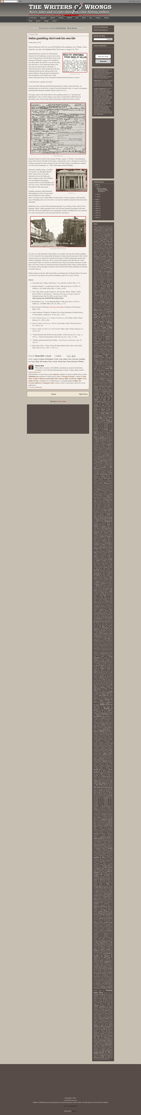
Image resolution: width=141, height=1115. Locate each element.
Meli (112, 743)
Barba (102, 284)
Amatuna (102, 252)
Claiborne (109, 379)
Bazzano (108, 293)
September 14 (97, 934)
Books (95, 314)
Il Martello (106, 579)
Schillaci (95, 925)
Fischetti (111, 494)
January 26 (108, 603)
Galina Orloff (97, 516)
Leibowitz (101, 677)
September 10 (97, 933)
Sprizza (111, 950)
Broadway (108, 321)
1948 (110, 230)
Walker (109, 1028)
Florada (109, 497)
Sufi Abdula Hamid (98, 962)
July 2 (109, 642)
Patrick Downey (98, 838)
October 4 (104, 814)
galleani (95, 517)
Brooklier (102, 323)
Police (106, 859)
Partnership (96, 834)
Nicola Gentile (97, 793)
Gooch (101, 543)
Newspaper (108, 790)
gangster (96, 525)
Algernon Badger (109, 247)
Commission (97, 391)
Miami (111, 749)
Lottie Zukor (105, 690)
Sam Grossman (107, 915)
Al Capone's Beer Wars (107, 241)
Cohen (105, 385)
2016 (96, 217)
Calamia (102, 335)
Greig (100, 552)
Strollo (101, 961)
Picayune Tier (109, 852)
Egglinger (105, 466)
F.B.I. (109, 476)
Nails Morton (110, 772)
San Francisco (109, 918)
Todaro (95, 998)
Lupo (95, 698)
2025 (96, 184)
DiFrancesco (103, 443)
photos (95, 852)
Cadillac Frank (97, 334)
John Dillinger (105, 628)
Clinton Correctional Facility (102, 382)
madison (108, 701)
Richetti (97, 890)
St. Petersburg (104, 954)
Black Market (100, 303)
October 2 (104, 810)
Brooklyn (110, 323)
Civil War (102, 379)
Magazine (96, 710)
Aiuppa (107, 240)
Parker (108, 832)
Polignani (97, 860)
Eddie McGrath (103, 460)
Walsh (31, 21)
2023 (96, 201)
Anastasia (97, 257)
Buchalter (108, 326)
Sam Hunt (96, 917)
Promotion (108, 874)
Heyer (102, 571)
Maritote (103, 724)
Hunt (76, 18)
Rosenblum (96, 903)
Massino (96, 731)
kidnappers (108, 659)
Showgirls (110, 941)
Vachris (109, 1017)
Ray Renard (108, 882)
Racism (102, 879)
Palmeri (101, 828)
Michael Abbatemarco (108, 750)
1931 (96, 231)
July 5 (97, 646)
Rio (106, 890)
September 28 (107, 934)
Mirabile (109, 755)
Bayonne (101, 293)
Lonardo (109, 687)
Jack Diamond (103, 594)
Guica (109, 553)
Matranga (102, 731)
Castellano (96, 357)
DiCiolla (103, 441)
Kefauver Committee (106, 655)
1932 (101, 230)
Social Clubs (98, 945)
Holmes (103, 574)
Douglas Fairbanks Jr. (98, 453)
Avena (107, 278)
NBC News (101, 779)
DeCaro (95, 421)
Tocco (109, 997)
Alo (99, 249)
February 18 (100, 486)
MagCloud (103, 710)
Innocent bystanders (108, 584)
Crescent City (97, 404)
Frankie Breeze (106, 506)
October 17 (97, 810)
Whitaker (81, 361)
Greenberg (108, 549)
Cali (101, 337)
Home (54, 394)
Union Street (108, 1014)
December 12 (102, 421)
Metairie (103, 747)
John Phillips (110, 630)
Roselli (95, 902)
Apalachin (108, 260)
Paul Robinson (98, 841)
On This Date (33, 18)
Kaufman (110, 653)
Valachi (100, 1018)
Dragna (107, 453)
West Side (96, 1036)
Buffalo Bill (98, 328)
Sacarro (95, 910)
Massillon (109, 730)
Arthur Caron (103, 270)
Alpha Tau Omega (107, 249)
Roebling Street (107, 896)
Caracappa (102, 345)
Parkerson (96, 833)
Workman (96, 1049)
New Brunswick (105, 780)
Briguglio (101, 321)
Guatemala (103, 553)
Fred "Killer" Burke (105, 510)
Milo (100, 754)
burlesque (103, 331)
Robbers (111, 890)
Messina (97, 747)
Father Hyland (103, 482)
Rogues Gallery (97, 898)
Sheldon (109, 937)
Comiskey (103, 390)
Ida (96, 579)
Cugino (104, 406)
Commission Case (106, 391)
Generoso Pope (102, 530)
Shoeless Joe (109, 940)
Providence (96, 876)
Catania (108, 357)
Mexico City (96, 749)
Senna (109, 932)
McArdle (111, 739)
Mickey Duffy (105, 751)
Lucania (108, 692)
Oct (98, 187)
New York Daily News (98, 789)
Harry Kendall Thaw (103, 564)
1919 (96, 228)
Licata (104, 680)
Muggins (108, 765)
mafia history (106, 707)
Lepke (103, 679)
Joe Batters (108, 620)
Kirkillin (95, 661)
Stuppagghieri (107, 961)
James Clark (103, 597)
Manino (111, 714)
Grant (109, 545)
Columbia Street (97, 389)
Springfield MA (104, 950)
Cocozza (100, 385)
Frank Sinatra (97, 506)
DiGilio (103, 444)
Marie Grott (97, 723)
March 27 (96, 720)
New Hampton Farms (104, 781)
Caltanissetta (108, 338)
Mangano (97, 714)
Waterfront (105, 1032)
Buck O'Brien (97, 327)
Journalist (101, 640)
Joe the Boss (105, 621)
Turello (96, 1011)
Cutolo (102, 408)
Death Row (108, 418)
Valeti (111, 1018)
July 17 (100, 642)
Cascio (95, 351)
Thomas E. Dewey (107, 988)
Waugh (46, 21)
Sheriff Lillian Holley (99, 938)
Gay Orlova (105, 529)
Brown (98, 324)
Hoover (109, 574)
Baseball (103, 288)
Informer (97, 585)
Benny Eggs (108, 295)
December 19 (97, 424)
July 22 (100, 644)
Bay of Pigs (106, 291)
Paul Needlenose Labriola (107, 840)
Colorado (96, 387)
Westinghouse (107, 1037)
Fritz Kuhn (102, 513)
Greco (104, 548)
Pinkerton (101, 855)
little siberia (105, 684)
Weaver (108, 1033)
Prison (95, 871)
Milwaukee (105, 754)
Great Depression (103, 547)
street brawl (108, 960)
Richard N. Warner (108, 888)
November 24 (97, 802)
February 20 (103, 487)
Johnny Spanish (103, 633)
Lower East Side (100, 692)
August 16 (96, 275)
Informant (103, 583)
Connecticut (96, 394)
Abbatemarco (108, 235)
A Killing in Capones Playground (105, 233)
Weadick (102, 1033)
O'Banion (96, 807)
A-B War (97, 235)
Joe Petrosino (97, 621)
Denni (109, 435)
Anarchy (111, 256)
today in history (102, 998)
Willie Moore (96, 1045)
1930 (111, 229)
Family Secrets (107, 478)
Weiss (101, 1034)
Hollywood (96, 574)
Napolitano (108, 773)
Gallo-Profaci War (108, 517)
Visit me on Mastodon (35, 387)
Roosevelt (97, 901)
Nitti (110, 793)
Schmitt (106, 18)
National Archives (106, 776)
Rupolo (95, 907)
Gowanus (96, 545)
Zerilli (109, 1056)
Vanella (97, 1020)
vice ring (105, 1022)
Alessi (109, 245)
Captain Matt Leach (106, 343)
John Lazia (103, 629)
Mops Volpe (98, 761)
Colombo (96, 386)
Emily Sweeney (97, 470)
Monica (109, 758)
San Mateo (98, 919)
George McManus (108, 533)
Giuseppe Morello (107, 541)
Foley (109, 498)
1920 (101, 228)
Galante (108, 514)
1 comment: (58, 356)
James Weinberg (103, 599)
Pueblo (103, 876)
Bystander (108, 333)
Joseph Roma (98, 637)
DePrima (102, 436)
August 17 (102, 275)
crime (102, 405)
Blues (103, 306)
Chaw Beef (107, 365)
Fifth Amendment (97, 494)
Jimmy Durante (97, 615)
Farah (108, 479)
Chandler (96, 360)
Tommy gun (101, 1001)
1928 (95, 229)
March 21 (109, 719)
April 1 (100, 262)
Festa (105, 493)
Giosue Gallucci (107, 539)
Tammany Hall (97, 967)
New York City (106, 787)
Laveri (106, 672)
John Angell (105, 624)
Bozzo (111, 318)
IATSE (111, 578)
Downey (61, 18)
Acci (112, 236)
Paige (95, 825)
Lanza (95, 669)
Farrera (102, 480)
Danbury (95, 410)
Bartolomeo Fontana (105, 287)
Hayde (111, 567)
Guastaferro (96, 553)
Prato (109, 864)
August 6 (102, 278)
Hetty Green (96, 571)
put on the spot (101, 878)
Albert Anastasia (109, 244)
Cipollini (52, 18)
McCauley (98, 741)
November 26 (107, 802)
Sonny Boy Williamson (100, 946)
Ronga (111, 899)
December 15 (100, 422)
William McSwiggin (108, 1042)
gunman (95, 556)
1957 (99, 232)
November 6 (96, 806)
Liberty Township (97, 680)
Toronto (101, 1003)
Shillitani (102, 940)
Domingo (96, 449)
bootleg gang (106, 314)
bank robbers (103, 283)
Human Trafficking (104, 578)
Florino (100, 498)
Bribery (109, 320)
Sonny (103, 945)
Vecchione (108, 1020)
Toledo (95, 999)
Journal (95, 640)
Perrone (100, 846)
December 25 (107, 426)
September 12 (107, 933)
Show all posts (72, 28)
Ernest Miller (96, 472)
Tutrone (102, 1011)
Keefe (84, 18)
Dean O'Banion (109, 417)
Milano (105, 753)
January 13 (96, 602)
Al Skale (97, 243)
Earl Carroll (100, 456)
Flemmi (103, 497)
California (107, 337)
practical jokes (103, 864)
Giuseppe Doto (97, 541)
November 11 (99, 797)
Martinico (96, 727)
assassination (107, 271)
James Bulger (102, 595)
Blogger (74, 1111)
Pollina (95, 861)
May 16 (102, 734)
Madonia (109, 702)
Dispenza (101, 448)
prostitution (96, 875)
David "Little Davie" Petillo (99, 416)
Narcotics (96, 775)
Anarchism (96, 256)
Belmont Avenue (109, 294)
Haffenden (110, 557)
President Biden (106, 865)
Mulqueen (108, 768)
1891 (99, 226)
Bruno (95, 326)
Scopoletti (108, 927)
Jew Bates (110, 611)
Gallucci (97, 518)
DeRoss (108, 436)
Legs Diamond (107, 676)
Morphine (97, 762)
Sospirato (109, 946)
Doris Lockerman (103, 452)
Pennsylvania (97, 845)
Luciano (103, 694)
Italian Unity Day (103, 590)
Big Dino (102, 299)
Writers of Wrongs (106, 1051)
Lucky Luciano (102, 695)
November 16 (107, 799)
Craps (61, 359)
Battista (106, 290)
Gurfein (108, 556)
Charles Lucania (99, 361)
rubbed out (102, 906)
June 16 (106, 648)
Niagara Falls (102, 791)
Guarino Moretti (107, 552)
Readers (108, 883)
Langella (102, 668)
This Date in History (105, 987)
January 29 (96, 605)
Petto (103, 848)
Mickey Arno (98, 751)
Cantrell (97, 342)
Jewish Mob (105, 613)
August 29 (102, 276)
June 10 (103, 646)
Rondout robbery (104, 899)
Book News (110, 312)
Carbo (95, 346)
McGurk (108, 742)
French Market (104, 512)
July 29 (102, 645)
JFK (102, 614)
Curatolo (95, 408)
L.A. (95, 664)
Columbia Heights (106, 387)
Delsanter (108, 433)
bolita (109, 307)
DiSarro (95, 448)
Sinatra (106, 942)
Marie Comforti (109, 722)
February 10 (96, 485)
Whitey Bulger (97, 1041)
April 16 (107, 263)
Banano (109, 282)
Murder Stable (106, 771)
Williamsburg (108, 1044)
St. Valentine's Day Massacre (103, 955)
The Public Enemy (98, 984)
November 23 (107, 801)
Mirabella (104, 755)
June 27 (97, 650)
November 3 (107, 803)
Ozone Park (101, 824)
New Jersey (102, 783)
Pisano (103, 856)
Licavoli (109, 680)
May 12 (111, 733)
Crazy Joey (108, 402)
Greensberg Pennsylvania (99, 551)
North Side (110, 795)
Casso (109, 353)
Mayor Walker (98, 739)
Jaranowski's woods (98, 607)
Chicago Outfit (109, 368)
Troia (109, 1007)
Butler (103, 333)
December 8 (106, 429)
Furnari (95, 514)
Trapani (109, 1005)
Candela (111, 341)
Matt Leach (96, 733)
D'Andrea (96, 409)
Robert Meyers (98, 894)
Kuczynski (104, 663)
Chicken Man (102, 371)
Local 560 (101, 686)
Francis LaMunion (107, 502)
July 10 (109, 641)
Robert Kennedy (98, 892)
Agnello (105, 239)
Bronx (95, 323)
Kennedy (102, 656)
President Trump (100, 868)
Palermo (106, 825)
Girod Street (96, 540)
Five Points (99, 495)
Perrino (95, 846)
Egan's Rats (98, 466)
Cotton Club (106, 399)
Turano (111, 1010)
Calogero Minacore (98, 338)
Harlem (104, 560)
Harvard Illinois (98, 567)
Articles (100, 271)
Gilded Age (102, 537)
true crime (105, 1010)
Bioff (99, 302)
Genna (109, 530)
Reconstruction (97, 886)
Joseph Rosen (107, 637)
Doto (110, 452)
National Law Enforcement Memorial (102, 777)
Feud (110, 493)
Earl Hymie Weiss (109, 456)
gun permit (102, 555)
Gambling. (96, 522)
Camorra (108, 339)
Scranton (102, 929)
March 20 (103, 719)
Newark (101, 790)
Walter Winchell (103, 1029)
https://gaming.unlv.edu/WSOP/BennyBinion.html (48, 298)
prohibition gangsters (99, 874)
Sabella (109, 909)
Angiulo (97, 259)
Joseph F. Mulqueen (108, 636)
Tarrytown (110, 967)
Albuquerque (98, 245)
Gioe (95, 539)
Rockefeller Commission (106, 895)
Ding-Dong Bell (97, 447)
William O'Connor (99, 1044)
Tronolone (102, 1009)
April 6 (104, 266)
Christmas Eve (97, 375)
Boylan (108, 317)
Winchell (109, 1045)
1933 (105, 230)
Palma (100, 826)
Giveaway (96, 543)
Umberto (111, 1011)
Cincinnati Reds (109, 378)
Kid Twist (102, 659)
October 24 (108, 811)
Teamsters (110, 968)
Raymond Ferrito (98, 883)
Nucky (103, 806)
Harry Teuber (103, 566)
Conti (103, 394)
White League (102, 1040)
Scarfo (103, 923)
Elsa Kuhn (108, 468)
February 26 (96, 490)
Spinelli (101, 949)
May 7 (111, 738)
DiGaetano (97, 444)
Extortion (103, 476)
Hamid (105, 559)
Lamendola (108, 665)
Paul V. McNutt (107, 841)
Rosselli (103, 905)
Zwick (101, 1059)
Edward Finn (107, 462)
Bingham (109, 301)
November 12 (107, 797)
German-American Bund (105, 535)
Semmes (104, 932)
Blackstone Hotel (97, 305)
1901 (103, 226)
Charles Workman (109, 362)
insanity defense (107, 586)
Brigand (95, 321)
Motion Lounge (104, 762)
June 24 (111, 649)
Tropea (109, 1009)
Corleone (98, 397)
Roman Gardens (107, 898)
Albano (109, 243)
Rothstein (96, 906)
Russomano (96, 909)
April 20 (98, 264)
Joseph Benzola (107, 634)
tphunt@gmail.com (34, 372)
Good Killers (108, 543)
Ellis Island (102, 468)
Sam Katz (102, 917)
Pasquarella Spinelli (105, 836)
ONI (98, 820)
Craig (98, 402)
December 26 (97, 428)
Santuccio (108, 921)
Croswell (109, 405)
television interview (108, 969)
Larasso (108, 669)
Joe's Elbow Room (106, 622)
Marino (103, 723)
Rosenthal (96, 905)
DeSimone (96, 437)
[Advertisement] (58, 418)
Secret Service (109, 930)
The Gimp (102, 979)
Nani (97, 773)
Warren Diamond (72, 361)
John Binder (102, 626)
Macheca (107, 699)
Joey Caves (96, 624)
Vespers (99, 1022)
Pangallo (103, 829)
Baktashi (109, 279)
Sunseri (111, 962)
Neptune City (97, 780)
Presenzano (96, 865)
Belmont (101, 294)
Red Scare (105, 886)
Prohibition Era (106, 872)
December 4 (107, 428)
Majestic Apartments (103, 712)
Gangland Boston (106, 522)
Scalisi (111, 922)
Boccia (95, 307)
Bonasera (110, 310)
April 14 (97, 263)
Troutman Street (97, 1010)
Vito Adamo (108, 1026)
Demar (100, 435)
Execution (96, 476)
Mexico (109, 747)
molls (110, 757)
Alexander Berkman (98, 247)
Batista (101, 290)
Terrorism (104, 973)
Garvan (109, 526)
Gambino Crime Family (101, 520)
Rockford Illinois (97, 896)
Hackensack (103, 557)
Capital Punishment (106, 342)
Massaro (95, 730)
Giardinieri (96, 537)
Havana (105, 567)
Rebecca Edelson (98, 884)
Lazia (110, 673)
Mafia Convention (106, 705)
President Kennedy (108, 867)
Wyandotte (96, 1053)
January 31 (110, 605)
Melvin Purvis (103, 745)
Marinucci (109, 723)
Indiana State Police (106, 582)
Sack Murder (103, 910)
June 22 (104, 649)
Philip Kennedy (101, 850)
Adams (97, 237)
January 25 (100, 603)
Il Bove (100, 579)
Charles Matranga (109, 361)
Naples (101, 773)
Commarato (110, 390)
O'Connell (102, 807)
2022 (96, 204)
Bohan (100, 307)
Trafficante (96, 1005)
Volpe (104, 1028)
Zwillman (106, 1059)
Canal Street (104, 341)
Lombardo (102, 687)
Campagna (96, 341)
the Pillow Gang (107, 983)
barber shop (97, 286)
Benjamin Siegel (99, 295)
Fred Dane (96, 512)
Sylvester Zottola (99, 964)
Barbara (108, 284)
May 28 (95, 737)
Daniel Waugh (105, 413)
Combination (96, 390)
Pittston (104, 857)
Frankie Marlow (97, 508)
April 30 (95, 266)
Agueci (97, 240)
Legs (100, 676)
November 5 (107, 805)
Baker (104, 279)
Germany (96, 536)
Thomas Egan (97, 990)
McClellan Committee (99, 742)
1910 (111, 226)
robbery (97, 891)
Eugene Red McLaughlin (101, 474)
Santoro (101, 921)
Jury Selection (104, 652)
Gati (102, 528)
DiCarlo (97, 441)
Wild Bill (103, 1041)
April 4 (100, 266)
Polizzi (103, 860)
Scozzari (95, 929)
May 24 (103, 735)
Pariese (106, 830)
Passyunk (96, 837)
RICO (102, 890)
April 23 (104, 264)
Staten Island (107, 957)
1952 (95, 232)
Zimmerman (96, 1057)
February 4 (110, 490)
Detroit (102, 437)
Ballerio (108, 280)
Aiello (102, 240)
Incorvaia (110, 580)
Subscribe (103, 61)
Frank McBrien (107, 505)
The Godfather (109, 979)
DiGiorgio (108, 444)
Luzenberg (105, 698)
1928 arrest (101, 229)
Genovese (96, 532)
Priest (105, 869)
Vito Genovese (97, 1028)
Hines (104, 572)
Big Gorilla (108, 299)
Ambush (95, 253)
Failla (95, 478)
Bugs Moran (98, 330)
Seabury (109, 929)
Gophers (104, 544)
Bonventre (102, 311)
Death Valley (97, 420)
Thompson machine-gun (99, 994)
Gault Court (108, 528)
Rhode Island (98, 887)
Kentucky (106, 657)
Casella (97, 353)
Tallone (105, 965)
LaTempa (101, 672)
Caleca (95, 337)
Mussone (103, 772)
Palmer (105, 826)
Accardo (107, 236)
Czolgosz (108, 408)
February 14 (104, 485)
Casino (103, 353)
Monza (111, 759)
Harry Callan (105, 563)
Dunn (99, 455)
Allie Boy (109, 248)
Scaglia (100, 922)
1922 (105, 228)
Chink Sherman (103, 372)
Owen (95, 822)
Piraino (97, 856)
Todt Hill (109, 998)
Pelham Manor (107, 842)
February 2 (96, 487)
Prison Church (101, 871)
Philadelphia (110, 848)
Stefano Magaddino (105, 958)
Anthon (95, 260)
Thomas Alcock (97, 988)
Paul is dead (96, 840)
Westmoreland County (99, 1038)
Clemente (103, 380)
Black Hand (105, 302)
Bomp (100, 309)
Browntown (108, 324)
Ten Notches (98, 971)
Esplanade (103, 472)
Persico (106, 846)
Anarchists (103, 256)
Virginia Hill (103, 1025)
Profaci (108, 871)
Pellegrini (96, 844)
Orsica (95, 821)
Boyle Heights (105, 318)
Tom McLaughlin (104, 999)
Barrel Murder (106, 286)
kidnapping (96, 660)
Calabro (97, 335)
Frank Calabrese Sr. (98, 503)
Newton (95, 791)
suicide (55, 361)
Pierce (104, 853)
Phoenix (109, 850)
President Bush (97, 867)
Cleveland (110, 381)
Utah (104, 1017)
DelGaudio (108, 432)
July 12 (95, 642)
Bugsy (104, 330)
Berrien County (103, 297)
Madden (102, 701)
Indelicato (97, 582)
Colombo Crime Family (105, 386)
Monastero (102, 758)
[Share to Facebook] (73, 356)
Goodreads (96, 544)
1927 (109, 228)
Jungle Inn (96, 652)
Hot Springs (97, 575)
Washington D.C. (97, 1032)
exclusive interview (105, 475)
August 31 (96, 278)
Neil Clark (108, 779)
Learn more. (100, 114)
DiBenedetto (104, 440)
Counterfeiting (97, 401)
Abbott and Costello (98, 236)
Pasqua (103, 834)
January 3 (103, 605)
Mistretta (101, 757)
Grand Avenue (103, 545)
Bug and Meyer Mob (108, 328)
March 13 (97, 718)
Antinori (101, 260)
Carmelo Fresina (103, 349)
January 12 (108, 601)
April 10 (105, 262)
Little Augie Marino (99, 683)
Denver (95, 436)
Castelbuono (96, 354)
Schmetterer (108, 925)
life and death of (97, 681)
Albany (95, 244)
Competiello (96, 393)
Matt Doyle (108, 731)
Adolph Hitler (104, 237)
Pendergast (102, 844)
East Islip (105, 458)
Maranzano (97, 716)
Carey (105, 346)
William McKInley (99, 1042)
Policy (50, 361)
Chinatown (96, 372)
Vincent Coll (103, 1024)
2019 (96, 210)
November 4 (97, 805)
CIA (109, 376)
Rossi (109, 905)
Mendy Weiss (105, 746)
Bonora (96, 311)
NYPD (109, 806)
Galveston (75, 359)
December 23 (107, 425)
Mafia (37, 361)
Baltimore (102, 282)
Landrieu (96, 668)
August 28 (96, 276)
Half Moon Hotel (98, 559)
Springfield (96, 950)
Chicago (110, 367)
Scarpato (109, 923)
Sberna (95, 922)
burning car (110, 331)
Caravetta (109, 345)
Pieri (110, 853)
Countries (104, 401)
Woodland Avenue (105, 1048)
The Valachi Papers (99, 985)
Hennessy (96, 570)
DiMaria (109, 445)
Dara (110, 414)
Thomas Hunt (62, 361)
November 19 (97, 801)
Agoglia (111, 239)
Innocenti (98, 586)
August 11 (108, 274)
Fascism (109, 480)
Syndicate (108, 964)
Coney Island (106, 393)
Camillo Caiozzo (98, 339)
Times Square (103, 995)
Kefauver (97, 655)
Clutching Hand (102, 383)
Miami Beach (98, 750)
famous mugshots (98, 479)
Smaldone (110, 944)
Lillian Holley (106, 681)
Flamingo (108, 495)
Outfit (109, 821)
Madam (95, 701)
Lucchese (96, 694)
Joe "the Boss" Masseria (107, 617)
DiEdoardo (96, 443)
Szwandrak (96, 965)
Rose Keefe (108, 901)
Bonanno (96, 310)
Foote (69, 359)
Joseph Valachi (106, 638)
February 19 (108, 486)
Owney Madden (101, 822)
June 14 (95, 648)
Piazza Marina (102, 852)
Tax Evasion (103, 968)
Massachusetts (106, 729)
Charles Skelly (98, 362)
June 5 (103, 650)
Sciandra (106, 926)
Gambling (82, 359)
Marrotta (109, 724)
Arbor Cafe (96, 267)
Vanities (102, 1020)
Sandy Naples (107, 919)
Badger (99, 279)
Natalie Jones (97, 776)
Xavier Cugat (104, 1053)
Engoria (97, 471)
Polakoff (101, 859)
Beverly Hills (102, 298)
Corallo (111, 395)
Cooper (105, 395)
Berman (95, 297)
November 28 (97, 803)
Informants (110, 583)
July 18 (105, 642)
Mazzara (105, 739)
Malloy (111, 712)
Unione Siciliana (97, 1015)
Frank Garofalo (97, 505)
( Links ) (54, 21)
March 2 (97, 719)
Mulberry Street (109, 766)
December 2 (107, 424)
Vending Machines (103, 1021)
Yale (110, 1053)
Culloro (109, 406)
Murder (96, 769)
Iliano (111, 579)
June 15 (101, 648)
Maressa (95, 722)
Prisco (109, 869)
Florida (95, 498)
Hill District (98, 572)
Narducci (103, 775)
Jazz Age (108, 607)
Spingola (108, 949)
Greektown (110, 548)
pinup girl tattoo (109, 855)
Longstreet (105, 688)
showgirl (104, 941)
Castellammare (106, 354)
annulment (103, 259)
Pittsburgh (96, 857)
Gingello (109, 537)
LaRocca (96, 671)
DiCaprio (111, 440)
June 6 (109, 650)
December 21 (97, 425)
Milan (100, 753)
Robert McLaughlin (108, 892)
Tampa (104, 967)
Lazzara (95, 675)
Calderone (108, 335)
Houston (95, 576)
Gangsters (96, 526)
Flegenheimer (97, 497)
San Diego (101, 918)
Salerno (106, 911)
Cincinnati (101, 378)
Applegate (43, 18)
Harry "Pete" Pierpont (106, 562)
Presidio (109, 868)
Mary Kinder (97, 729)
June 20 (99, 649)
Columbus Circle (107, 389)
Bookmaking (49, 359)
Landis (101, 667)
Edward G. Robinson (98, 463)
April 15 (102, 263)
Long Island (97, 688)
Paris (111, 830)
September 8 (97, 936)
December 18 (108, 422)
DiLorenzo (103, 445)
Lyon (90, 18)
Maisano (95, 712)
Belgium (95, 294)
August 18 (108, 275)
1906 (107, 226)
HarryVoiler (110, 566)
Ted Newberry (99, 969)
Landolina (108, 667)
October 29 (110, 813)
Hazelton (98, 568)
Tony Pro (106, 1002)
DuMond (69, 18)
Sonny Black (110, 945)
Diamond (104, 439)
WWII (109, 1052)
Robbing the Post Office (107, 891)
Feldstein (105, 491)
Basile (109, 288)
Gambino (110, 518)
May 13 (97, 734)
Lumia (109, 696)
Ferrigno (100, 493)
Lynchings (100, 699)
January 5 (97, 606)
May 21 (98, 735)
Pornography (96, 863)
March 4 (103, 720)
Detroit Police (110, 437)
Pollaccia (109, 860)
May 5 (101, 738)
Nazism (95, 779)
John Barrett (102, 625)
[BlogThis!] (69, 356)
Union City (97, 1013)
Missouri (95, 757)
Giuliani (103, 540)
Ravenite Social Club (98, 882)
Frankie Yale (105, 508)
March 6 (109, 720)
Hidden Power (109, 571)
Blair (110, 305)
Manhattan (104, 714)
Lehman (95, 677)
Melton (96, 745)
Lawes (111, 672)
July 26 (111, 644)
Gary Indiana (97, 528)
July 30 (107, 645)
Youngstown (102, 1055)
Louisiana (110, 691)
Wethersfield (108, 1038)
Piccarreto (98, 853)
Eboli (110, 459)
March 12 (110, 716)
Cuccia (99, 406)
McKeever (101, 743)
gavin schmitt (97, 529)
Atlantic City (110, 272)
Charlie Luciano (99, 364)
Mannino (108, 715)
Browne (102, 324)
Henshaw (103, 570)
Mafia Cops (97, 707)
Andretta (111, 257)
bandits (95, 283)
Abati (102, 235)
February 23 (100, 489)
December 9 (96, 430)
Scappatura (98, 923)
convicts (109, 394)
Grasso (95, 547)
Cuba (95, 406)
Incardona (104, 580)
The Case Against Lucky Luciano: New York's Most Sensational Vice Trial (103, 978)
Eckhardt (96, 460)
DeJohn (101, 432)
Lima (111, 681)
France (108, 501)
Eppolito (109, 471)
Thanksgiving (105, 975)
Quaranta (109, 878)
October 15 (110, 809)
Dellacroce (96, 433)
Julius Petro (98, 641)
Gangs (108, 524)
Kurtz (110, 663)
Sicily (96, 942)
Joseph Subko (97, 638)
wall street (96, 1029)
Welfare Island (108, 1034)
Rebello (108, 884)
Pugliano (109, 876)
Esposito (110, 472)
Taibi (101, 965)
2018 (96, 213)
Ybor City (96, 1055)
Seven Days (102, 937)
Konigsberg (97, 663)
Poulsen (98, 18)
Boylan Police (97, 318)
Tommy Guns (110, 1001)
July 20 (95, 644)
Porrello (104, 863)
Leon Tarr (97, 679)
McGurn (95, 743)
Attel (97, 274)
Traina (103, 1005)
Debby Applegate (106, 420)
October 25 (96, 813)
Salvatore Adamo (102, 913)
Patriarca (108, 837)
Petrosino (97, 848)
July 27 (97, 645)
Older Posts (83, 394)
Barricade (96, 287)
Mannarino (98, 715)
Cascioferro (110, 351)
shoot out (97, 941)
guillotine (96, 555)
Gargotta (103, 526)
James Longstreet (104, 598)
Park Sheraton (99, 832)
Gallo (100, 517)
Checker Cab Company (99, 366)
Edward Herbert (109, 463)
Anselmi (109, 259)
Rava (109, 880)
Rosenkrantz (107, 903)
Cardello (100, 346)
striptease (96, 961)
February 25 (108, 489)
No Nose (100, 794)
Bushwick (97, 333)
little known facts (97, 684)
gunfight (109, 555)
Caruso (108, 350)
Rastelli (95, 880)
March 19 (110, 718)
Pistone (109, 856)
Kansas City (103, 653)
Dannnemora (104, 414)
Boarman (109, 306)
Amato (95, 252)
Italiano (111, 591)
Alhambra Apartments (100, 248)
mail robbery (107, 711)
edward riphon (98, 464)
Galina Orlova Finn (106, 516)
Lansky (108, 668)
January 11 (100, 601)
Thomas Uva (107, 992)
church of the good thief (100, 376)
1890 (95, 226)
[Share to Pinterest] (75, 356)
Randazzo (108, 879)
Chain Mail (108, 358)
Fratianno (110, 509)
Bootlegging (104, 316)
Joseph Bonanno (98, 636)
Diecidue (109, 441)
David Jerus (110, 416)
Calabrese (110, 334)
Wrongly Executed (99, 1052)
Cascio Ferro (102, 351)
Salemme (101, 911)
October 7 (98, 815)
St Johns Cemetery (108, 952)
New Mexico (110, 783)
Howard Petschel (103, 576)
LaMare (102, 665)
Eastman (105, 459)
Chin (109, 371)
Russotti (103, 909)
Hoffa (109, 572)
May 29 (100, 737)
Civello (56, 359)
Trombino (96, 1009)
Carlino (97, 347)
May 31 (97, 738)
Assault (95, 272)
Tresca (100, 1007)
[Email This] (67, 356)
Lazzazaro (102, 675)
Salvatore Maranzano (105, 914)
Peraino (104, 845)
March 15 (104, 718)
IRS (100, 589)
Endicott (105, 470)
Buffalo (111, 327)
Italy (97, 593)
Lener (107, 677)
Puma (95, 878)
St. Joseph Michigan (106, 953)
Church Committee (106, 375)
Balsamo (96, 282)
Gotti (109, 544)
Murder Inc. (104, 769)
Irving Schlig (105, 589)
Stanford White (97, 957)
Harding (98, 560)
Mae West (96, 704)
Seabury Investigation (98, 930)
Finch (105, 494)
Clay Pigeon (96, 380)
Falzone (100, 478)
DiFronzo (111, 443)
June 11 (109, 646)
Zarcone (102, 1056)
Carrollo (102, 350)
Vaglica (95, 1018)
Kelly (95, 656)
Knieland (111, 661)
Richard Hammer (99, 888)
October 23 (100, 811)
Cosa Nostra (107, 397)
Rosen (109, 902)
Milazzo (111, 753)
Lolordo (95, 687)
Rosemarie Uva (102, 902)
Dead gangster (99, 417)
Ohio (105, 817)
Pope (109, 861)
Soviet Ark (96, 948)
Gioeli (100, 539)
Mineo (111, 754)
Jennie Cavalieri (102, 611)
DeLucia (95, 435)
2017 (96, 215)
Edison (111, 460)
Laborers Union (101, 664)
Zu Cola (97, 1059)
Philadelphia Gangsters (101, 849)
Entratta (103, 471)
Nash (109, 775)
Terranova (110, 972)
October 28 (103, 813)
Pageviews (108, 824)
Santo (95, 921)
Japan (109, 606)
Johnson (100, 634)
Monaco (95, 758)
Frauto (97, 510)
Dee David (104, 430)
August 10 (36, 359)
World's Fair (97, 1051)
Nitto (95, 794)
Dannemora (96, 414)
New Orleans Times (106, 785)
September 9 (107, 936)
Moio (106, 757)
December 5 (97, 429)
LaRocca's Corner (104, 671)
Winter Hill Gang (97, 1046)
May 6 (106, 738)
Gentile (100, 533)
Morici (111, 761)
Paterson (102, 837)
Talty (110, 965)
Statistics (96, 958)
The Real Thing (107, 984)
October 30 (97, 814)
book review (99, 313)
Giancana (102, 536)
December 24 (97, 426)
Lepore (109, 679)
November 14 (106, 798)
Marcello (104, 716)
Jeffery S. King (103, 610)
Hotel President (106, 575)
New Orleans (99, 784)
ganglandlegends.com (99, 524)
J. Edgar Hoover (104, 593)
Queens (95, 879)
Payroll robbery (97, 842)
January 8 (104, 606)
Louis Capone (102, 691)
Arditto (102, 267)
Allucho (95, 249)
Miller (96, 754)
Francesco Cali (97, 502)
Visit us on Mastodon (70, 1106)
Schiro (101, 925)
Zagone (109, 1055)
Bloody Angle (97, 306)
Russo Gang (108, 907)
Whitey (109, 1040)
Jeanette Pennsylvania (99, 609)
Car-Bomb (96, 345)
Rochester (96, 895)
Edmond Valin (98, 462)
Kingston (109, 660)
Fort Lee (102, 501)
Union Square (105, 1013)
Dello (103, 433)
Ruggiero (109, 906)
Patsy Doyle (108, 838)
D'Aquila (103, 409)
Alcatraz (105, 245)
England (111, 470)
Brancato (98, 320)
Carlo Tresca (104, 347)
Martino (101, 727)
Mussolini (96, 772)
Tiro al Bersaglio (102, 997)
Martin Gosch (97, 726)
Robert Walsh (107, 894)
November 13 (97, 798)
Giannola (109, 536)
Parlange (103, 833)
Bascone (96, 288)
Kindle (102, 660)
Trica (105, 1007)
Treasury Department (99, 1006)
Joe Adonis (97, 618)
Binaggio (102, 301)
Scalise (106, 922)
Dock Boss (108, 448)
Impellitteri (97, 580)
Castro (102, 357)
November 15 (97, 799)
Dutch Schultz (105, 455)
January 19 (104, 602)
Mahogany (98, 711)
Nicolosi (104, 793)
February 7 (98, 491)
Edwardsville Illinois (108, 464)
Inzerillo (95, 587)
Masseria (101, 730)
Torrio (108, 1003)
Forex (99, 499)
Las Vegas (31, 361)
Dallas (65, 359)
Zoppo (102, 1057)
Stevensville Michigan (98, 960)
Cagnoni (104, 334)
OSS (105, 821)
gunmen (102, 556)
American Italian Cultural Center (102, 255)
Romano (96, 899)
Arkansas (96, 268)
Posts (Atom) (62, 401)
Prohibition (96, 872)
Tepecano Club (107, 971)
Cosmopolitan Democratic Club (102, 398)
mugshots (101, 766)
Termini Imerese (102, 972)
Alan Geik (103, 243)
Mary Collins (108, 727)
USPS (100, 1017)
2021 (96, 206)
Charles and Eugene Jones (106, 360)
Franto (98, 509)
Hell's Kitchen (106, 568)
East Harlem (98, 458)
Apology (95, 262)
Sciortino (97, 927)
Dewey (97, 439)
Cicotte (95, 378)
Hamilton (110, 559)
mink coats (97, 755)
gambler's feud (98, 521)
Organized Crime (106, 820)
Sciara (111, 926)
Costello (96, 399)
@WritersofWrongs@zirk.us (101, 30)
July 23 (105, 644)
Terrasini (98, 973)
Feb (98, 194)
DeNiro (105, 435)
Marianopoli (101, 722)
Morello (105, 761)
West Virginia (104, 1036)
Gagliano (102, 514)
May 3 (105, 737)
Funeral (108, 513)
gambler (111, 520)
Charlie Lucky (108, 364)
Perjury (109, 845)
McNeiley (107, 743)
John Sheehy (99, 632)
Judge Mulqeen (109, 640)
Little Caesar (108, 683)
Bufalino (104, 327)
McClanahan (44, 361)
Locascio (108, 686)
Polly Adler (102, 861)
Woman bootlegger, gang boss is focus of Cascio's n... (102, 190)
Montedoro (105, 759)
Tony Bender (99, 1002)
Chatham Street (97, 365)
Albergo (101, 244)
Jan (98, 196)
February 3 (103, 490)
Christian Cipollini (104, 374)
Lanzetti (102, 669)
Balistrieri (102, 280)
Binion (42, 359)
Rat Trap (102, 880)
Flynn (105, 498)
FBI (105, 483)
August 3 (109, 276)
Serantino (96, 937)
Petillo (111, 846)
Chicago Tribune (100, 370)
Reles (111, 886)
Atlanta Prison (102, 272)
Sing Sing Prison (102, 944)
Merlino (111, 746)
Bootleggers (96, 316)
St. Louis (96, 954)
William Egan (110, 1041)
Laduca (109, 664)
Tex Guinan (96, 975)
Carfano (111, 346)
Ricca (105, 887)
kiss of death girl (102, 661)
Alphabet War (97, 251)
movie (102, 765)
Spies (109, 948)
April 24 (109, 264)
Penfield (109, 844)
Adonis (99, 239)
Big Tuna (96, 301)
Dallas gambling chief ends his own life (51, 38)
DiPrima (104, 447)
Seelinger (98, 932)
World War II (110, 1049)
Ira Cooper (105, 587)
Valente (106, 1018)
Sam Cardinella (97, 915)
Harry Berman (97, 563)
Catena (95, 358)
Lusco (99, 698)
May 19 (107, 734)
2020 (96, 208)
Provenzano (106, 875)
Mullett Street (99, 768)
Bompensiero (107, 309)
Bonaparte (103, 310)
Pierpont (95, 855)
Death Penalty (99, 418)
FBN (110, 483)
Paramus (101, 830)
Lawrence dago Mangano (101, 673)
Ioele (100, 587)
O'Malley (109, 807)
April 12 (111, 262)
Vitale (102, 1026)
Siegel (101, 942)
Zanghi (95, 1056)
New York (96, 787)
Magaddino (107, 708)
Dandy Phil (105, 412)
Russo (101, 907)
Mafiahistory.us (97, 708)
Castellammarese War (101, 356)
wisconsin (105, 1046)
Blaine (105, 305)
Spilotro (95, 949)
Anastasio (104, 257)
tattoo (96, 968)
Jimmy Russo (105, 615)
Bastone (95, 290)
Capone (96, 343)
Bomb (95, 309)
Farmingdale (96, 480)
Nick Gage (108, 791)
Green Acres (99, 549)
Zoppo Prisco (110, 1057)
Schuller (95, 926)
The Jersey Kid (98, 980)
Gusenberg (96, 557)
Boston (102, 317)
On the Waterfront (102, 818)
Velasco (95, 1021)
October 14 (102, 809)
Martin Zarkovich (107, 726)
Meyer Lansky (104, 749)
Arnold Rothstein (104, 268)
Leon (111, 677)
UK (106, 1011)
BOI (105, 307)
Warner (38, 21)
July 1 (104, 641)
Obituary (96, 809)
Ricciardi (111, 887)
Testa (109, 973)
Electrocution (103, 467)
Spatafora (103, 948)
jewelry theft (98, 613)
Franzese (104, 509)
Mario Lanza (96, 724)
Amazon (108, 252)
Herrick (109, 570)
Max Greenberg (104, 733)
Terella (95, 972)
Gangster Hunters (105, 525)
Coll (110, 385)
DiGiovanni (96, 445)
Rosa (102, 901)
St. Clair (97, 953)
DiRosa (109, 447)
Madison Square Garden (99, 702)
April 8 (109, 266)
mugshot (96, 766)
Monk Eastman (97, 759)
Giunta (109, 540)
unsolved (105, 1015)
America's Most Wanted (105, 253)
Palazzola (100, 825)
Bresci (103, 320)
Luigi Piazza (103, 696)
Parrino (109, 833)
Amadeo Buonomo (106, 251)
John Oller (102, 630)
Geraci (96, 535)
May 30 (111, 737)
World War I (102, 1049)
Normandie (105, 794)
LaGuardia (96, 665)
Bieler (108, 298)
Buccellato (101, 326)
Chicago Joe (100, 368)
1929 (107, 229)
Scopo (102, 927)
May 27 (109, 735)
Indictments (96, 583)
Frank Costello (108, 503)
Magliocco (110, 710)
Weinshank (96, 1034)
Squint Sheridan (98, 952)
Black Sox (108, 303)
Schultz (100, 926)
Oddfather (104, 815)
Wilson (103, 1045)
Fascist (95, 482)
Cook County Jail (98, 395)
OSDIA (100, 821)
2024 (96, 199)
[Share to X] (71, 356)
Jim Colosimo (108, 614)
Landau (95, 667)
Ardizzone (108, 267)
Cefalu (101, 358)
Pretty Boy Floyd (98, 869)
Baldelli (95, 280)
